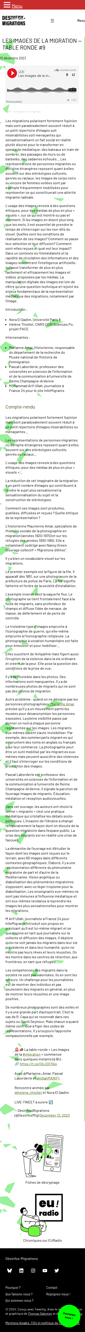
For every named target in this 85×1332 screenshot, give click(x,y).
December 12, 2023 (55, 1115)
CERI (8, 111)
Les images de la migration (27, 111)
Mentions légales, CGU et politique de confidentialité (42, 1323)
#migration (32, 1054)
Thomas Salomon (40, 1313)
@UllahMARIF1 (48, 1078)
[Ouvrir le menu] (52, 20)
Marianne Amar (62, 704)
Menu (81, 21)
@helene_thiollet (28, 1092)
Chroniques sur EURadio (42, 1240)
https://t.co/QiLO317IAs (38, 1064)
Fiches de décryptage (42, 1182)
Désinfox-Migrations (21, 1258)
